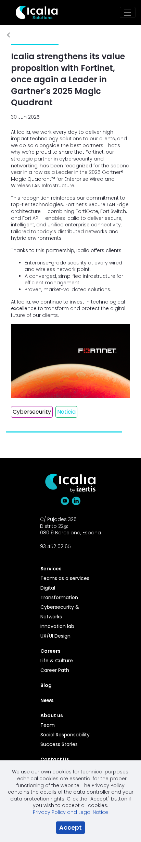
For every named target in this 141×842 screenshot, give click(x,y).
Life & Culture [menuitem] (56, 660)
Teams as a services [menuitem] (64, 578)
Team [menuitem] (47, 725)
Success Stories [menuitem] (59, 744)
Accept (70, 827)
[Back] (8, 35)
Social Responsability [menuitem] (65, 734)
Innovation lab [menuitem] (57, 626)
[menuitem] (66, 568)
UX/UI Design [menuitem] (55, 635)
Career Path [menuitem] (54, 670)
